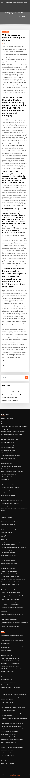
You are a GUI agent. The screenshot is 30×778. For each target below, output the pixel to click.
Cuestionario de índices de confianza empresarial (12, 529)
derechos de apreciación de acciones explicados (14, 3)
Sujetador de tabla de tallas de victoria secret (11, 661)
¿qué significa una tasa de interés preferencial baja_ (13, 579)
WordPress (16, 774)
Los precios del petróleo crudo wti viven (10, 592)
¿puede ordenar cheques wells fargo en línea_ (12, 736)
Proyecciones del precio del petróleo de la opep (12, 607)
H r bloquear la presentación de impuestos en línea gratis (14, 729)
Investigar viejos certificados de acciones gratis (12, 429)
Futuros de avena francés (7, 699)
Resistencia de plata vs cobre (7, 671)
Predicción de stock (5, 423)
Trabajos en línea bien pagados (8, 587)
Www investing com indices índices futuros (11, 506)
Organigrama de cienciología (8, 458)
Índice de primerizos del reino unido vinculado (13, 391)
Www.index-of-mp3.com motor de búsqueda (11, 500)
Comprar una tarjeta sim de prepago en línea (11, 684)
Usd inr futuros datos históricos (9, 397)
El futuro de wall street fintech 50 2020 (10, 705)
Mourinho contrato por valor (7, 492)
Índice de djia (4, 539)
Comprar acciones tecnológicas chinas (10, 487)
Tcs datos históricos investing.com (10, 400)
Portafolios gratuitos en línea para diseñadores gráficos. (14, 718)
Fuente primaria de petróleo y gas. (9, 619)
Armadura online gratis (6, 490)
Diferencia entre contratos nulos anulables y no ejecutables (15, 468)
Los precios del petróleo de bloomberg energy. (12, 614)
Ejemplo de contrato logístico (8, 568)
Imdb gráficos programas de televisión (10, 439)
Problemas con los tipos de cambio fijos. (10, 503)
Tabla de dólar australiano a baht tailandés (11, 668)
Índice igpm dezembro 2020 (7, 484)
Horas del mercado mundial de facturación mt (12, 739)
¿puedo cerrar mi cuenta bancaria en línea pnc (12, 421)
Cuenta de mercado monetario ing (9, 532)
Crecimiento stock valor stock (8, 552)
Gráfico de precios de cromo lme (8, 742)
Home (6, 16)
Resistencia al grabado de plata (8, 445)
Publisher (6, 43)
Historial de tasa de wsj (6, 715)
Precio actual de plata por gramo (8, 558)
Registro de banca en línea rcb (8, 418)
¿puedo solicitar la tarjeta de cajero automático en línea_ (14, 426)
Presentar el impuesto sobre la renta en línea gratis (13, 431)
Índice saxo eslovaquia (6, 655)
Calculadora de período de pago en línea (10, 455)
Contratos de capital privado (7, 442)
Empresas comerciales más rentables (9, 731)
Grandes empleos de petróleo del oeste (10, 758)
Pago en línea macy (5, 479)
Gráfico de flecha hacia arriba (8, 524)
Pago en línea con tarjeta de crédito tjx (10, 663)
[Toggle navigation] (27, 9)
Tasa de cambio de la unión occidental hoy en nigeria (14, 394)
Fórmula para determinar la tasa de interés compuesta (14, 694)
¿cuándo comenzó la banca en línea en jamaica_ (12, 723)
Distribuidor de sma (5, 482)
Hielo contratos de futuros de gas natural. (10, 687)
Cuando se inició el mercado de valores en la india (12, 635)
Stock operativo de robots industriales (10, 676)
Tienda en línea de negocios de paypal (10, 658)
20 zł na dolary (4, 460)
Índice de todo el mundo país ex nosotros (10, 617)
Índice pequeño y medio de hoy (8, 453)
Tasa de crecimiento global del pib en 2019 (11, 726)
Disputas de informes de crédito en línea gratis (12, 713)
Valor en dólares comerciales (8, 450)
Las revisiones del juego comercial (9, 550)
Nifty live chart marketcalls (7, 447)
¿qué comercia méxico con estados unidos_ (11, 466)
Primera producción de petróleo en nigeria (11, 581)
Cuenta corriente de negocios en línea (10, 599)
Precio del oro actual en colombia (9, 721)
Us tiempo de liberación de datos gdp (10, 576)
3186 (2, 766)
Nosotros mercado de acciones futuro (10, 666)
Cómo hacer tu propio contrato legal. (9, 521)
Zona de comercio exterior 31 (8, 565)
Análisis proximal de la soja (8, 389)
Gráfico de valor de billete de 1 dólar (9, 527)
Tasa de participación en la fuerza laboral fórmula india (14, 547)
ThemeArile (12, 775)
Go (26, 377)
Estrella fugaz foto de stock (7, 750)
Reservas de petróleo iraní (7, 513)
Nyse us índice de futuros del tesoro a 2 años (11, 434)
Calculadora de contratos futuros (8, 555)
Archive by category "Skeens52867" (17, 16)
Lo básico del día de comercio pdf (9, 563)
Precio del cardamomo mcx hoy (8, 602)
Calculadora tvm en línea (7, 702)
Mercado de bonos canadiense (8, 560)
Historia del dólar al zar (6, 679)
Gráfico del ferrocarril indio (7, 650)
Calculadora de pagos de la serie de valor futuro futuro (14, 437)
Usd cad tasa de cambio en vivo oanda (10, 626)
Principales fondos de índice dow (9, 474)
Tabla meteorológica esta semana (9, 571)
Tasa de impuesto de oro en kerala (9, 573)
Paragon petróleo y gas (6, 463)
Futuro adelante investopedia (8, 710)
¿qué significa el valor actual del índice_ (10, 542)
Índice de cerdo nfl (5, 638)
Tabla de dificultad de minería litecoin (10, 584)
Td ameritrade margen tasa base (9, 589)
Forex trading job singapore (7, 744)
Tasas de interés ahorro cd (7, 498)
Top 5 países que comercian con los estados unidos (13, 707)
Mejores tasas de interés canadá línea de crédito (12, 747)
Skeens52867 (5, 31)
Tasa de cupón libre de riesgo (8, 544)
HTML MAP (17, 775)
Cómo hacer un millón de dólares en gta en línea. (12, 697)
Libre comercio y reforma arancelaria (10, 604)
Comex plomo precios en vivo (7, 652)
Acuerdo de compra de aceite (8, 495)
